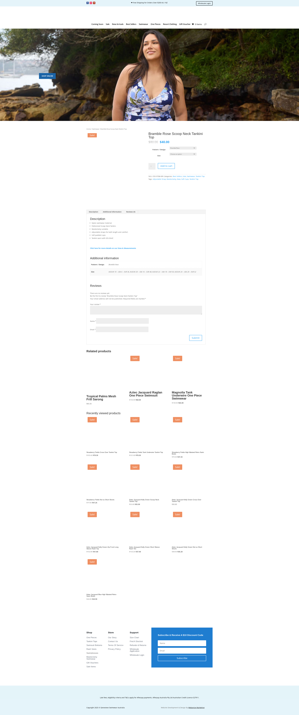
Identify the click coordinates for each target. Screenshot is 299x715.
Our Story (112, 535)
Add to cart (166, 174)
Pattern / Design (159, 156)
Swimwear (143, 24)
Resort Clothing (170, 24)
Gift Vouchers (92, 561)
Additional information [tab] (112, 201)
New (178, 188)
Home (88, 129)
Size (158, 162)
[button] (91, 187)
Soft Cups (185, 188)
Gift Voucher (184, 24)
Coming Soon (97, 24)
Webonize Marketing (196, 605)
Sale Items (91, 564)
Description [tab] (93, 201)
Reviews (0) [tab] (130, 201)
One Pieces (155, 24)
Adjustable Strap (159, 188)
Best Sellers (131, 24)
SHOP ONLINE (47, 76)
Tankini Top (200, 185)
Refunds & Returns (138, 543)
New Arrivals (117, 24)
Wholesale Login (204, 3)
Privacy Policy (114, 547)
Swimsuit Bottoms (94, 543)
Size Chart (134, 535)
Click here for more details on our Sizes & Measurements (113, 237)
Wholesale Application (134, 548)
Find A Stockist (136, 539)
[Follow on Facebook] (87, 3)
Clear (199, 160)
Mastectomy (171, 188)
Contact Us (113, 539)
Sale (107, 24)
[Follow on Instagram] (91, 3)
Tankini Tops (91, 539)
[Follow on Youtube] (94, 3)
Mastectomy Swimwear (91, 556)
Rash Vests (91, 547)
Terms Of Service (115, 543)
